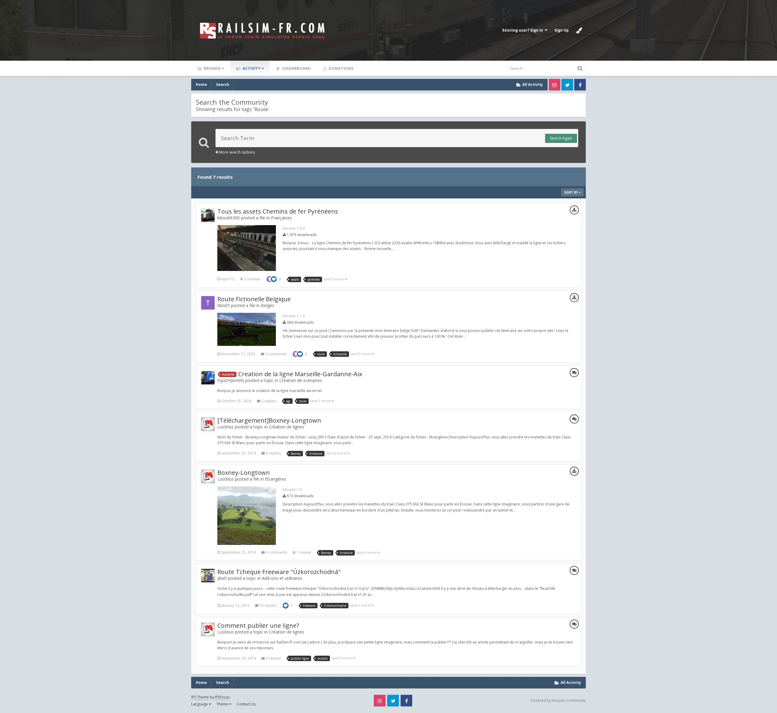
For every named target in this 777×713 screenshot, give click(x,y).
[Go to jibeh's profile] (208, 575)
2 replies (268, 401)
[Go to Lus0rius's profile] (208, 424)
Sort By (571, 192)
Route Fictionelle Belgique (254, 299)
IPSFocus (222, 697)
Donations (341, 68)
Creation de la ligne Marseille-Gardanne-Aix (300, 374)
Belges (267, 305)
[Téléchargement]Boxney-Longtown (269, 420)
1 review (303, 552)
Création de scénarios (300, 380)
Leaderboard (296, 68)
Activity (251, 68)
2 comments (275, 353)
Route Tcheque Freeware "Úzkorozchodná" (279, 572)
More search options (236, 152)
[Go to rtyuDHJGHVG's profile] (208, 377)
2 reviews (251, 279)
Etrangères (275, 479)
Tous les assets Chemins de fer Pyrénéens (277, 211)
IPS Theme (200, 697)
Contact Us (246, 704)
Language (200, 704)
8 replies (273, 453)
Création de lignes (286, 427)
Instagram (554, 84)
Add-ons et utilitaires (282, 578)
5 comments (276, 552)
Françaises (281, 218)
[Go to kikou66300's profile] (208, 215)
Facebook (580, 84)
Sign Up (562, 30)
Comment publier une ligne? (258, 625)
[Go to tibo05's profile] (208, 302)
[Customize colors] (579, 30)
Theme (222, 704)
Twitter (567, 84)
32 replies (268, 605)
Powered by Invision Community (558, 700)
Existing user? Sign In (523, 30)
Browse (212, 68)
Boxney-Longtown (243, 472)
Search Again (561, 138)
